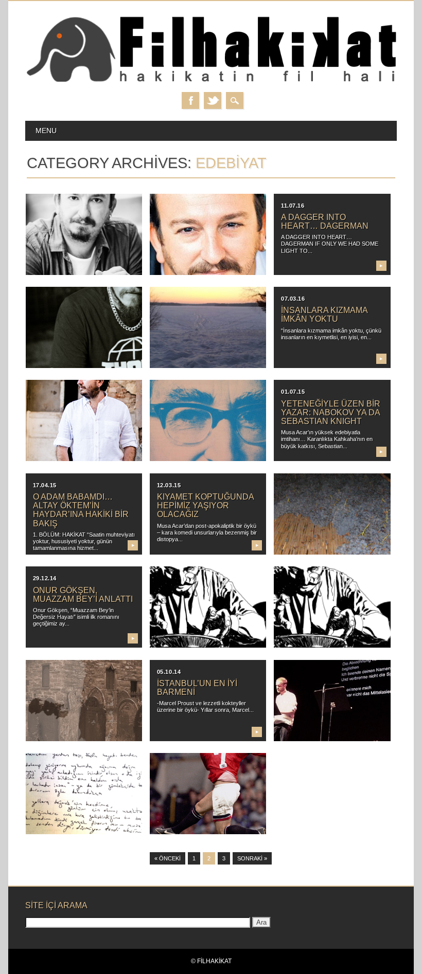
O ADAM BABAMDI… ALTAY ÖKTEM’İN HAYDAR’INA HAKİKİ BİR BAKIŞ (81, 509)
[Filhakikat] (210, 81)
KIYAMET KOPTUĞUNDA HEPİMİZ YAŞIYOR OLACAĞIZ (205, 505)
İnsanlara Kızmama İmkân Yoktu (324, 314)
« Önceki (167, 858)
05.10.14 (169, 672)
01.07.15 (293, 392)
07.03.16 (293, 299)
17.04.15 (45, 485)
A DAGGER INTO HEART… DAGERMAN (324, 221)
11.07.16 (292, 206)
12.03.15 (169, 485)
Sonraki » (252, 858)
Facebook (190, 100)
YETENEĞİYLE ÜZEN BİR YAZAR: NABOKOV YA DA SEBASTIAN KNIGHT (330, 412)
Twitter (212, 100)
